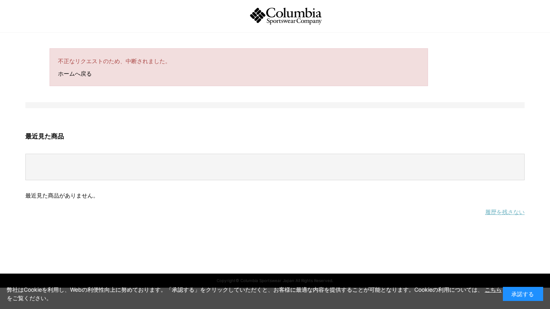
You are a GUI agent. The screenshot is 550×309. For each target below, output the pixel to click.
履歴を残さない (505, 211)
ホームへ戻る (75, 73)
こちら (493, 289)
